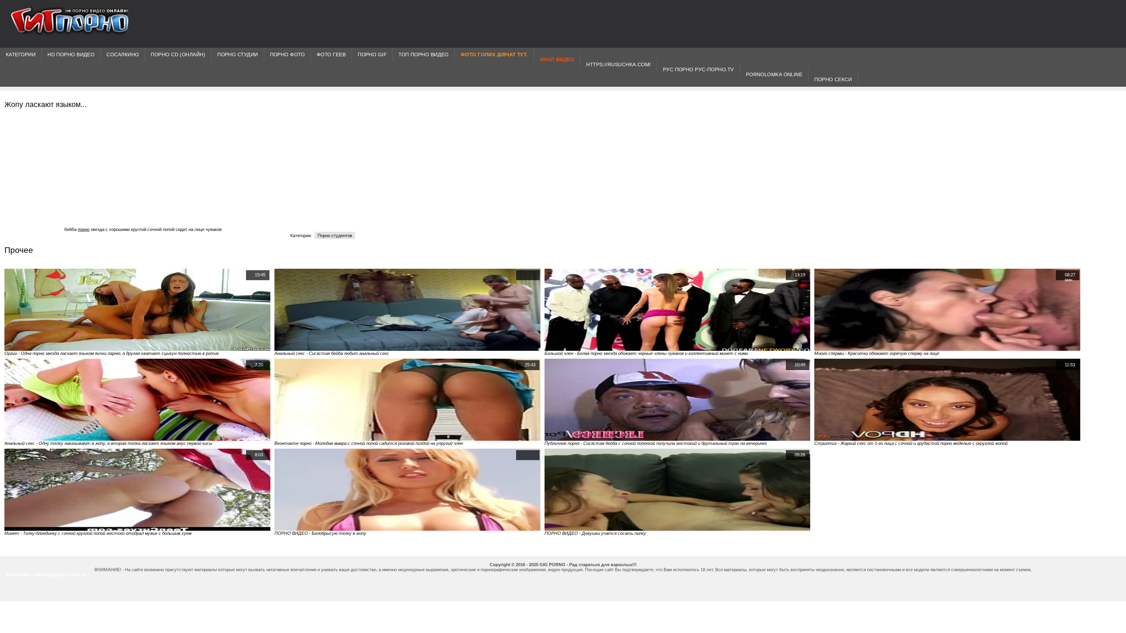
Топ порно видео (423, 54)
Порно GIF (372, 54)
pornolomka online (774, 74)
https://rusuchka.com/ (618, 64)
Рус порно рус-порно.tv (698, 69)
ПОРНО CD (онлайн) (178, 54)
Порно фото (287, 54)
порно (83, 229)
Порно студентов (335, 235)
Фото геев (331, 54)
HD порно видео (71, 54)
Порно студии (237, 54)
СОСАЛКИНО (122, 54)
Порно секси (833, 79)
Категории (20, 54)
